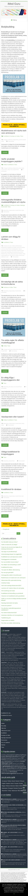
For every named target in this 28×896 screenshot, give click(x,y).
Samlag (17, 770)
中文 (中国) (20, 790)
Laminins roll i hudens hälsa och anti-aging (12, 588)
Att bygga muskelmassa (8, 139)
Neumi (2, 677)
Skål (22, 770)
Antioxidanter (10, 755)
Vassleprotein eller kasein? (12, 417)
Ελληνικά (22, 781)
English (3, 783)
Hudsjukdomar (17, 761)
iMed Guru (14, 3)
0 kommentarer (11, 141)
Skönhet (3, 744)
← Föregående (5, 529)
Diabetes (19, 758)
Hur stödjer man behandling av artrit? (11, 564)
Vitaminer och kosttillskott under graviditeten (13, 596)
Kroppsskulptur (4, 169)
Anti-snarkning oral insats (8, 590)
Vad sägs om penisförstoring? (9, 551)
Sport (6, 252)
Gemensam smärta (22, 759)
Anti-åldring (4, 755)
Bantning (8, 756)
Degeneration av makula (7, 620)
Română (16, 788)
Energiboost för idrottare (11, 247)
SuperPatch (4, 662)
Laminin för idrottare (21, 247)
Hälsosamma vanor (5, 730)
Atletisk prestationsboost (17, 245)
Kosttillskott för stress (6, 567)
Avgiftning (17, 755)
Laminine (20, 139)
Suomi (12, 783)
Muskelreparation (14, 249)
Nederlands (4, 788)
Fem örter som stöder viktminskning (10, 623)
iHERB (2, 704)
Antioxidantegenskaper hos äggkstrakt (11, 554)
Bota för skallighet (21, 756)
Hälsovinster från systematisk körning (11, 580)
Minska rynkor (4, 768)
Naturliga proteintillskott (12, 250)
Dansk (13, 781)
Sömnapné (3, 771)
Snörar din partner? (6, 605)
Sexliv (20, 770)
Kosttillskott (6, 136)
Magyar (4, 785)
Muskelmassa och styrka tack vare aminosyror (13, 577)
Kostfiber (17, 765)
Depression (14, 758)
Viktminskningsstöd (8, 773)
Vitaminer (18, 773)
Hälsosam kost (6, 763)
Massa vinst (10, 169)
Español (8, 783)
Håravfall (21, 763)
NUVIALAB (3, 692)
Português (10, 788)
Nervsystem (23, 768)
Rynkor (14, 770)
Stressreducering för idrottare (16, 253)
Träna (21, 136)
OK (14, 893)
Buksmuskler (21, 168)
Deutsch (17, 781)
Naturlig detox (17, 768)
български (4, 781)
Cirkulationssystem (6, 758)
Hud (13, 761)
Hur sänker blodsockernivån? (9, 612)
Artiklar (5, 164)
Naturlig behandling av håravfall (12, 812)
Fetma (3, 760)
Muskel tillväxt (16, 169)
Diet (9, 386)
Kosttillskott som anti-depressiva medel (11, 556)
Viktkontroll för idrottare (14, 255)
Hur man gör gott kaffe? (7, 572)
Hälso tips (3, 728)
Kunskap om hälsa (15, 136)
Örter (22, 773)
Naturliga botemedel (6, 737)
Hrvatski (21, 783)
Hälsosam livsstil (16, 763)
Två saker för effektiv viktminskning (10, 570)
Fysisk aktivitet (9, 760)
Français (16, 783)
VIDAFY (3, 652)
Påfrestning (10, 770)
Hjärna (2, 761)
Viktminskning (13, 771)
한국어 (21, 785)
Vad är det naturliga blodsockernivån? (11, 585)
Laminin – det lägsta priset (10, 832)
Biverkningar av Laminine (10, 799)
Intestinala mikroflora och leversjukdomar (12, 615)
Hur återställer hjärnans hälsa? (9, 542)
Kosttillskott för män (6, 713)
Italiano (17, 785)
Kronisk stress (22, 765)
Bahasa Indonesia (10, 785)
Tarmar (7, 771)
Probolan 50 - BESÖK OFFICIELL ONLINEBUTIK (14, 125)
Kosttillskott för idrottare (11, 489)
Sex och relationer (5, 742)
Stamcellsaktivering (16, 252)
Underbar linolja (5, 583)
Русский (20, 788)
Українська (14, 790)
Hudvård (22, 761)
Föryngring (15, 760)
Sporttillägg (9, 252)
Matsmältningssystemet (18, 767)
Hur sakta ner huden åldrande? (11, 859)
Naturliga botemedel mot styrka (9, 603)
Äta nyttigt (3, 725)
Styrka (23, 210)
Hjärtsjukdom (8, 761)
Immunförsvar (5, 765)
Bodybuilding (15, 139)
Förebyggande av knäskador (8, 559)
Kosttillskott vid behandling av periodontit (12, 593)
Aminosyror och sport (7, 245)
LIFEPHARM (4, 634)
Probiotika (4, 770)
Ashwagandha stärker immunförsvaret (11, 575)
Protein (23, 423)
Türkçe (9, 790)
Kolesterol (13, 765)
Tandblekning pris (6, 617)
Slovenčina (4, 790)
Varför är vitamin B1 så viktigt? (9, 544)
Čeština (9, 781)
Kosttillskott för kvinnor (6, 715)
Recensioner (4, 740)
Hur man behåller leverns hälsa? (10, 562)
